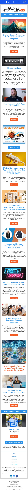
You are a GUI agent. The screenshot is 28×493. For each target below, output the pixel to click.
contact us (14, 449)
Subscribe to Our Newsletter (14, 442)
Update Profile (8, 488)
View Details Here (14, 147)
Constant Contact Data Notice (17, 488)
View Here (14, 51)
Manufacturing (14, 459)
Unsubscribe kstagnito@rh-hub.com (14, 486)
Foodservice (14, 456)
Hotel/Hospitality (14, 464)
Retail (14, 453)
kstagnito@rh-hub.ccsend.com (16, 489)
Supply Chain (14, 461)
